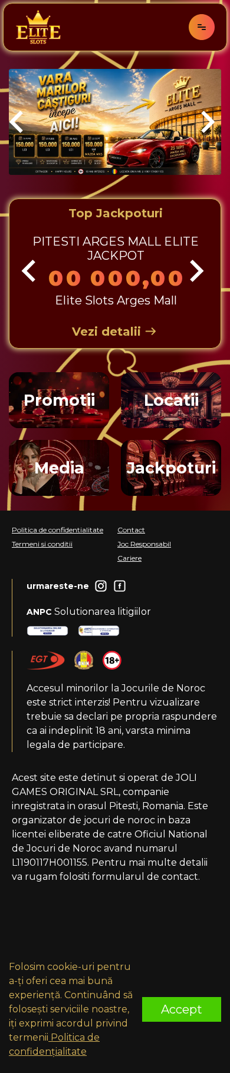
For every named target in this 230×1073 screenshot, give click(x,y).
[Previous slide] (17, 122)
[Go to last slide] (30, 271)
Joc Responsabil (144, 543)
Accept (181, 1009)
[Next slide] (206, 122)
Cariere (129, 558)
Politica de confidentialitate (57, 529)
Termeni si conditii (42, 543)
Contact (131, 529)
